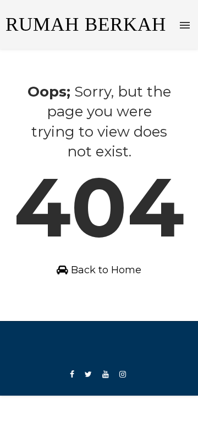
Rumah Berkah (86, 24)
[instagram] (123, 374)
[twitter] (88, 374)
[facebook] (72, 374)
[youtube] (106, 374)
